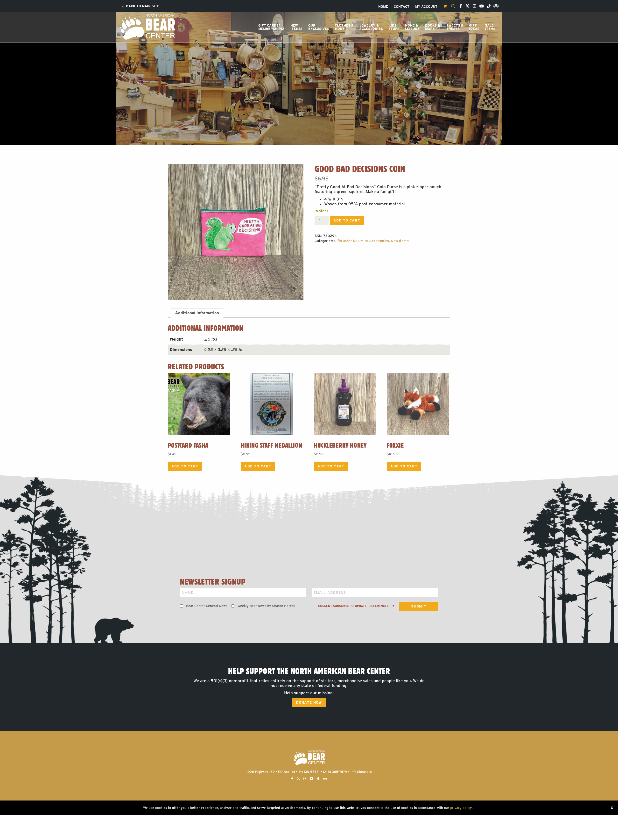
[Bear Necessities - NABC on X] (466, 6)
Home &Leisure (412, 27)
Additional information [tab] (197, 312)
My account (426, 6)
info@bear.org (361, 772)
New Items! (400, 241)
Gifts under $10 (346, 241)
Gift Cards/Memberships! (271, 27)
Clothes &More (344, 27)
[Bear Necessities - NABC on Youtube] (480, 6)
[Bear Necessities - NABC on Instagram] (473, 6)
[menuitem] (140, 6)
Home (383, 6)
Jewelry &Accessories (371, 27)
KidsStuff (394, 27)
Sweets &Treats (455, 27)
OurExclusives (318, 27)
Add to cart (346, 220)
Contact (401, 6)
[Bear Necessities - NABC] (147, 26)
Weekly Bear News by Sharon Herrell (266, 606)
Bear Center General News (206, 606)
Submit (418, 606)
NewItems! (296, 27)
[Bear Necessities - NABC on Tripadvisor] (495, 5)
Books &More (432, 27)
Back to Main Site (142, 6)
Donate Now (309, 702)
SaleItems (490, 27)
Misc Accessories (375, 241)
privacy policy (461, 808)
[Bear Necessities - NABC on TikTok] (488, 6)
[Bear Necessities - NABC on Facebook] (459, 6)
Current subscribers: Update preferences (353, 606)
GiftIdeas (474, 27)
